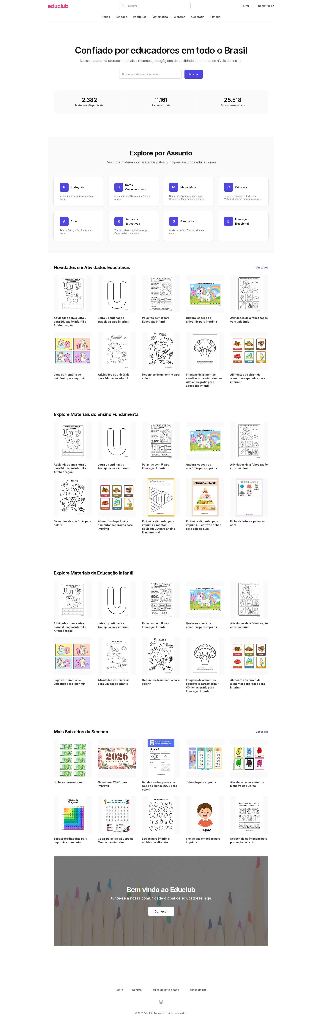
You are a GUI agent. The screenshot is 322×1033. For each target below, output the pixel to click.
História (215, 16)
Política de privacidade (165, 989)
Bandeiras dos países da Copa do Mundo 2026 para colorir (159, 786)
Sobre (119, 989)
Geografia (197, 16)
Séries (106, 16)
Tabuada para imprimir (201, 782)
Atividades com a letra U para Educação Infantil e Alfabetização (70, 321)
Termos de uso (197, 989)
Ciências (179, 16)
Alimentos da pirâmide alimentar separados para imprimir (247, 378)
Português (139, 16)
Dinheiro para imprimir (69, 782)
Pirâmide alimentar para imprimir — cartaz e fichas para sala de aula (203, 525)
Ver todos (262, 267)
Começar (161, 911)
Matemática (160, 16)
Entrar (245, 5)
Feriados (121, 16)
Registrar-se (266, 5)
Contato (137, 989)
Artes (74, 221)
